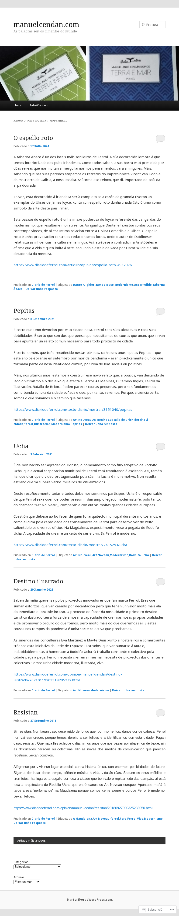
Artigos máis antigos (31, 840)
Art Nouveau (82, 420)
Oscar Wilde (143, 285)
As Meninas (100, 420)
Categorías (21, 862)
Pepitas (24, 310)
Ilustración (42, 424)
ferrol (28, 424)
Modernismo (123, 285)
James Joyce (105, 285)
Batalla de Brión (122, 420)
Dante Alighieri (84, 285)
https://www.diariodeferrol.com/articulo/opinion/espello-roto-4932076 (73, 264)
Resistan (26, 712)
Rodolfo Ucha (139, 555)
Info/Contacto (39, 105)
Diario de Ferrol (43, 285)
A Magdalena (82, 819)
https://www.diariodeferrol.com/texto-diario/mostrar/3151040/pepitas (73, 409)
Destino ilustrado (38, 581)
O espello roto (33, 137)
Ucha (21, 446)
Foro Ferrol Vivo (131, 819)
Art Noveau (100, 555)
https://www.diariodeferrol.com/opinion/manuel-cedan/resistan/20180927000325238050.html (83, 808)
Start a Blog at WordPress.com (89, 900)
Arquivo (19, 877)
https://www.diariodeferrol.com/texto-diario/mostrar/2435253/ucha (70, 544)
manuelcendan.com (46, 24)
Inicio (19, 105)
